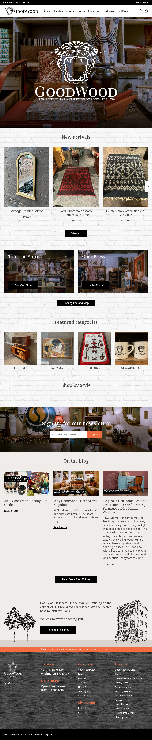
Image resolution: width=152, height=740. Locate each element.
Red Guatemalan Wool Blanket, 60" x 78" (76, 213)
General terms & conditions (128, 678)
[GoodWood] (21, 11)
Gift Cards (109, 11)
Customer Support (124, 695)
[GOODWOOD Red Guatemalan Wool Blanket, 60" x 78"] (76, 177)
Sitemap (119, 699)
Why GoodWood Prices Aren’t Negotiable (75, 503)
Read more (11, 510)
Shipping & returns (124, 691)
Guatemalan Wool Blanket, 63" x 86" (125, 213)
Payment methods (124, 686)
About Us (119, 673)
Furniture (58, 11)
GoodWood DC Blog (125, 669)
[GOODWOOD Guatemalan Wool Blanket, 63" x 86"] (125, 177)
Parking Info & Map (58, 629)
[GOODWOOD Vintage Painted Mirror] (26, 177)
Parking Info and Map (76, 303)
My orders (83, 712)
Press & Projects (123, 708)
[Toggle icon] (140, 11)
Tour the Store (122, 704)
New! (48, 11)
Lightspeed (47, 734)
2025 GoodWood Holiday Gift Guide (25, 503)
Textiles (81, 11)
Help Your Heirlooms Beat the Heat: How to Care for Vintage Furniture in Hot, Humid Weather (125, 506)
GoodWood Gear (131, 367)
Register (82, 707)
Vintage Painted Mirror (27, 211)
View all (76, 233)
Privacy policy (121, 682)
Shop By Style (85, 691)
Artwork (70, 11)
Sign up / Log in (142, 2)
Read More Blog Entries (76, 579)
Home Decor (94, 11)
